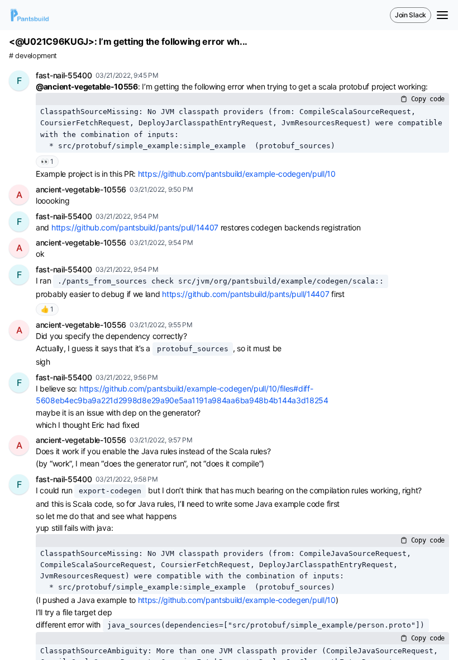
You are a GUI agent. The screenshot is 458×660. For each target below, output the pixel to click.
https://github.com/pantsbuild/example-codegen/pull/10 (237, 173)
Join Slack (410, 15)
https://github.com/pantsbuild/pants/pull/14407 (134, 227)
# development (33, 55)
